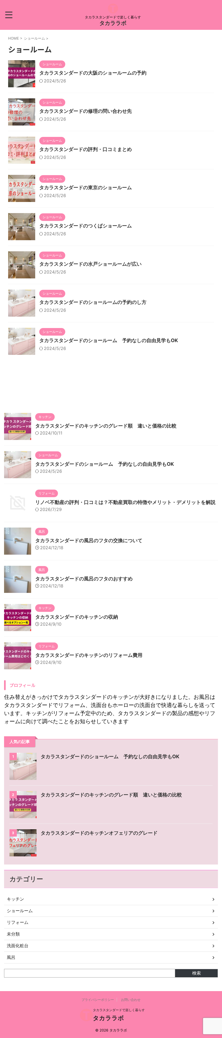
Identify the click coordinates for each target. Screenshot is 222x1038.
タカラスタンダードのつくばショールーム (85, 226)
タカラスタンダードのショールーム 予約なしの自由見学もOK (108, 340)
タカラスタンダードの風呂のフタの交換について (88, 540)
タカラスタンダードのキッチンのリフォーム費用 (88, 655)
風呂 (11, 957)
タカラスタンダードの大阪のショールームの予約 (92, 73)
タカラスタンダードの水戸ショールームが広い (90, 264)
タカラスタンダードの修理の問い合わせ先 (85, 111)
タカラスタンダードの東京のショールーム (85, 187)
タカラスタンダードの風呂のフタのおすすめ (84, 578)
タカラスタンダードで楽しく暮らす (119, 1010)
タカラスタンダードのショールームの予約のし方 (92, 302)
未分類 (13, 934)
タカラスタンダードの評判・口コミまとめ (85, 149)
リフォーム (17, 922)
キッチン (15, 899)
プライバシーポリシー (97, 1000)
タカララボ (112, 23)
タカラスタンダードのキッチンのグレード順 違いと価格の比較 (106, 426)
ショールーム (20, 910)
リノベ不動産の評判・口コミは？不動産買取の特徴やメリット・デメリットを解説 (125, 502)
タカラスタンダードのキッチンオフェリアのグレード (99, 833)
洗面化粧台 (17, 945)
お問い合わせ (131, 1000)
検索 (196, 973)
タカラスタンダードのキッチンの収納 (76, 617)
